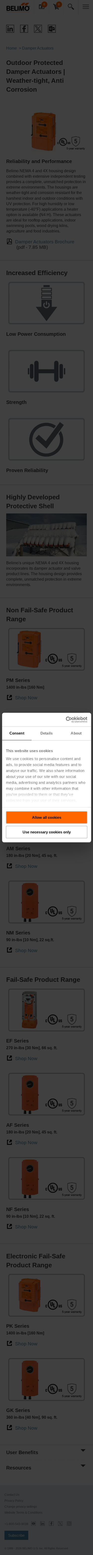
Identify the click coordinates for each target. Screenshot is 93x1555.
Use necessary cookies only (47, 832)
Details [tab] (46, 733)
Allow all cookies (46, 817)
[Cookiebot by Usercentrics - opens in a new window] (66, 719)
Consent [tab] (16, 733)
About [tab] (76, 733)
